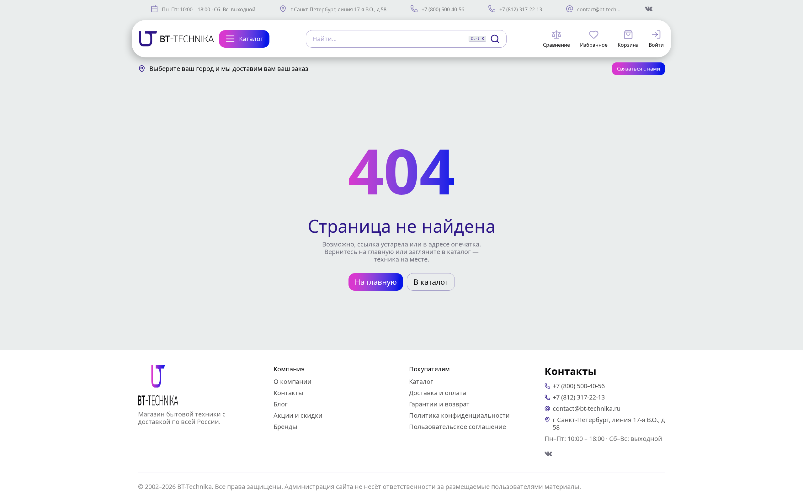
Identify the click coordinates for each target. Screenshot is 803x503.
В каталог (430, 282)
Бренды (285, 426)
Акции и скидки (298, 415)
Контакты (288, 393)
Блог (281, 404)
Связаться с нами (638, 68)
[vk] (548, 454)
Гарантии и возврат (439, 404)
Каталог (421, 381)
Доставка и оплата (437, 393)
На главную (376, 282)
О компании (292, 381)
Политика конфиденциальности (459, 415)
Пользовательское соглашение (457, 426)
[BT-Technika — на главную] (158, 385)
